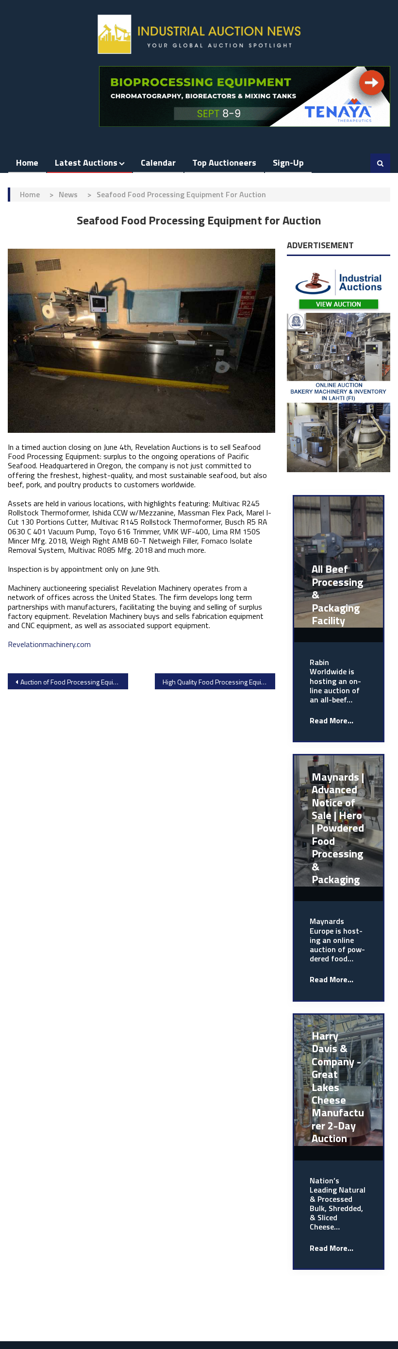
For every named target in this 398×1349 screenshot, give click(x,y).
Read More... (331, 720)
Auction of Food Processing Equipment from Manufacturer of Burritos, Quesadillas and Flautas (74, 682)
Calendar (158, 162)
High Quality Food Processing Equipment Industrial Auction (219, 682)
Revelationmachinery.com (49, 644)
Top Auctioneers (224, 162)
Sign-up (288, 162)
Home (27, 162)
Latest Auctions (86, 162)
